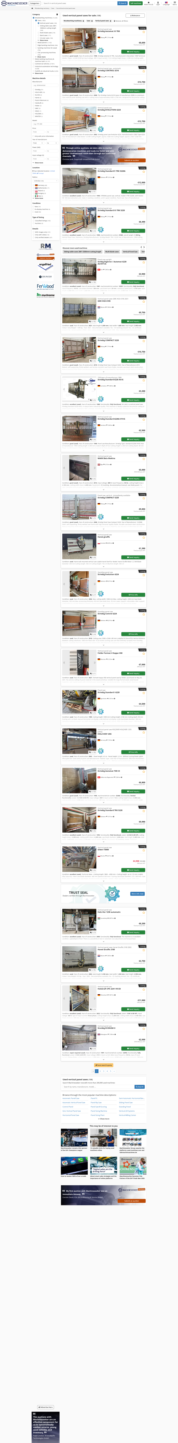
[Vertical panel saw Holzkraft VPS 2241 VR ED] (79, 998)
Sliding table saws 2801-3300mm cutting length (48, 28)
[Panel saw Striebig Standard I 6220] (79, 702)
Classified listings (42, 221)
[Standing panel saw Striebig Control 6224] (79, 623)
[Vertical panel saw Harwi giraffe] (79, 546)
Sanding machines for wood (47, 49)
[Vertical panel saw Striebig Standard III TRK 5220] (79, 220)
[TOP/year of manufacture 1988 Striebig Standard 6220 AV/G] (79, 389)
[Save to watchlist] (143, 32)
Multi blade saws (47, 33)
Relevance (135, 15)
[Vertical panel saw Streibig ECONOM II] (79, 1037)
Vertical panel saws (48, 23)
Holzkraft (39, 103)
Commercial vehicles (44, 64)
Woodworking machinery (46, 18)
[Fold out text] (103, 62)
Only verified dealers (43, 237)
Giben (38, 111)
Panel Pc (94, 1098)
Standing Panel (125, 1107)
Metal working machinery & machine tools (44, 60)
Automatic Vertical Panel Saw (74, 1102)
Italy (40, 196)
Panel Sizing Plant (97, 1115)
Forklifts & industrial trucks (46, 71)
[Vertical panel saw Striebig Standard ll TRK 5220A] (79, 180)
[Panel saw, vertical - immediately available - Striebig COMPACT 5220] (79, 507)
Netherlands (43, 188)
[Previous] (64, 40)
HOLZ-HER (40, 92)
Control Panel (68, 1107)
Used (38, 212)
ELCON (38, 95)
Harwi (38, 98)
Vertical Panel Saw (130, 252)
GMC (37, 108)
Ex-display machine (42, 209)
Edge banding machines (48, 45)
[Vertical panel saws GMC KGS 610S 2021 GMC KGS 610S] (79, 310)
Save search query (104, 1065)
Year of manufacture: (39, 139)
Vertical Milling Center (127, 1115)
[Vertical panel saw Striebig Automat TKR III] (79, 780)
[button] (175, 3)
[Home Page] (32, 8)
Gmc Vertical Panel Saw (72, 1111)
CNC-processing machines (47, 54)
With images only (42, 232)
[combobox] (45, 181)
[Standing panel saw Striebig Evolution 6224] (79, 584)
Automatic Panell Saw (71, 1098)
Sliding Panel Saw (125, 1102)
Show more (104, 1119)
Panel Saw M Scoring (99, 1107)
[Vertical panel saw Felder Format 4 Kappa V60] (79, 662)
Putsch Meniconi (42, 100)
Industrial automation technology (46, 67)
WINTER (39, 116)
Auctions (39, 223)
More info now (137, 894)
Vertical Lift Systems (127, 1111)
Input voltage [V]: (38, 155)
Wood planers (45, 43)
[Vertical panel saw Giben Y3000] (79, 859)
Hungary (42, 193)
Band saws (45, 35)
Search (123, 3)
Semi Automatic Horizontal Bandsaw (133, 1098)
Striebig (39, 90)
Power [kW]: (36, 147)
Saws (42, 20)
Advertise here (46, 1407)
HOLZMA (39, 114)
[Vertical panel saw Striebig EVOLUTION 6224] (79, 119)
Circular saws (46, 38)
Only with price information (44, 136)
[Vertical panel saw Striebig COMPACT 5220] (79, 349)
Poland (41, 191)
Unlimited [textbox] (39, 181)
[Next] (94, 40)
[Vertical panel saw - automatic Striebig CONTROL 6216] (79, 80)
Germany (42, 185)
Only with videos (42, 235)
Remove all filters (121, 21)
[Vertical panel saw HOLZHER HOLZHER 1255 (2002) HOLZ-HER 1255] (79, 741)
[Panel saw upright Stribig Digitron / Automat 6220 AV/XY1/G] (79, 271)
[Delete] (83, 21)
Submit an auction (131, 160)
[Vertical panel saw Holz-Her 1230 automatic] (79, 921)
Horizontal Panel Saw (71, 1115)
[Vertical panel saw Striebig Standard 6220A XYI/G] (79, 428)
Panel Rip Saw (96, 1102)
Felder (38, 106)
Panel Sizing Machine (99, 1111)
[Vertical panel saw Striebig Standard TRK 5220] (79, 820)
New (37, 207)
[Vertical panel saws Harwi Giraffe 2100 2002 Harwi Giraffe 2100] (79, 959)
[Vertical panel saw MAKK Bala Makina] (79, 467)
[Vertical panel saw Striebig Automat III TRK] (79, 41)
